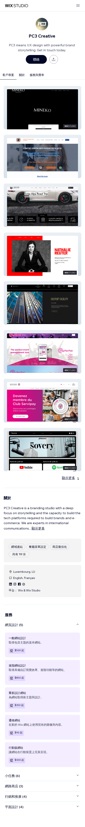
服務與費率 (37, 75)
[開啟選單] (78, 6)
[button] (42, 107)
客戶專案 (8, 75)
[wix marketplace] (16, 5)
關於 (22, 75)
